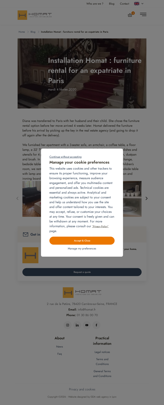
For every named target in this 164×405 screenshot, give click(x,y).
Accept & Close (82, 240)
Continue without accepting (65, 157)
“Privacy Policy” (100, 226)
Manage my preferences (82, 248)
